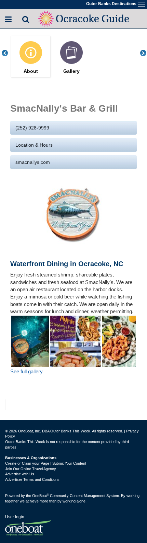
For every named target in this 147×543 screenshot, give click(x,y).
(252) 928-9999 (32, 128)
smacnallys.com (32, 162)
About (31, 71)
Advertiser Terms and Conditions (32, 479)
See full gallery (26, 371)
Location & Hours (34, 145)
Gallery (71, 71)
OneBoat (40, 496)
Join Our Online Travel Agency (30, 469)
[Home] (84, 18)
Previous (8, 53)
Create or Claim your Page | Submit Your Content (45, 463)
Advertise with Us (19, 474)
